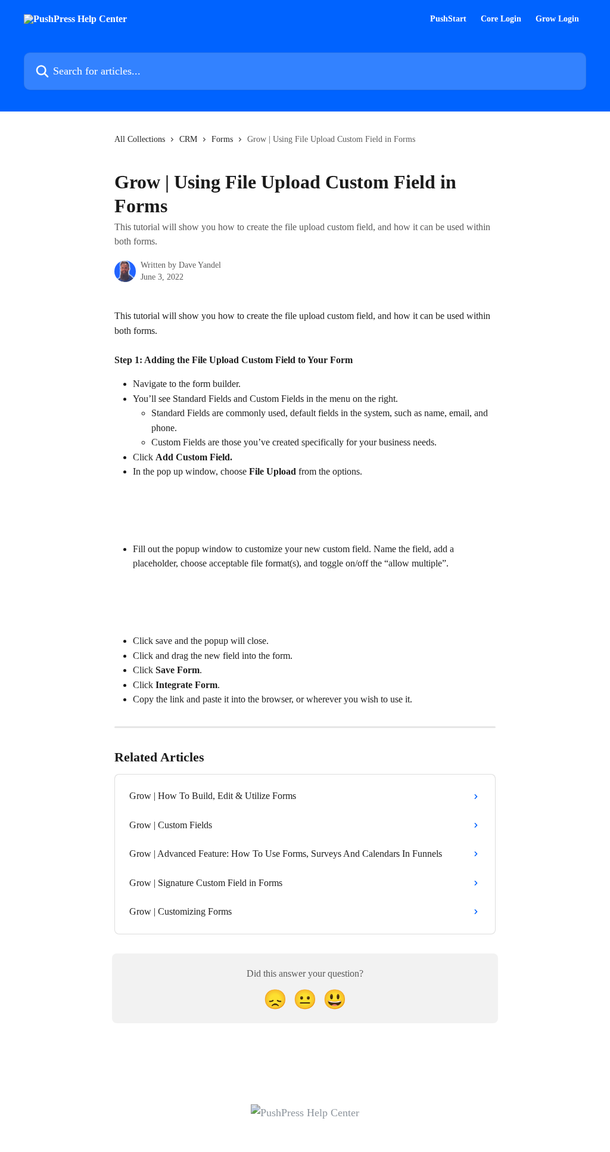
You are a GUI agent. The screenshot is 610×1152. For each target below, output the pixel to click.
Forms (222, 139)
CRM (188, 139)
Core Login (501, 19)
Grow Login (557, 19)
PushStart (448, 19)
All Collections (139, 139)
